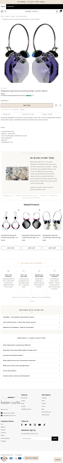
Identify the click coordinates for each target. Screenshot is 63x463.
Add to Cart (10, 248)
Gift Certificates (45, 415)
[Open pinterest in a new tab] (30, 425)
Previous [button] (3, 229)
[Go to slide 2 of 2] (32, 253)
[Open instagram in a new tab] (35, 425)
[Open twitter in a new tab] (26, 425)
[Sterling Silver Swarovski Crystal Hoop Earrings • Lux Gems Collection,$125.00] (11, 220)
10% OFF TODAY (31, 458)
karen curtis (4, 88)
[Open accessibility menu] (4, 459)
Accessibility (18, 455)
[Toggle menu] (2, 11)
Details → (43, 1)
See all (23, 109)
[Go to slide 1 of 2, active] (30, 253)
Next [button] (59, 229)
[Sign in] (57, 11)
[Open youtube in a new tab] (39, 425)
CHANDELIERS (10, 6)
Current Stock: (5, 100)
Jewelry (3, 6)
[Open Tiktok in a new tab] (44, 425)
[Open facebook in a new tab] (21, 425)
